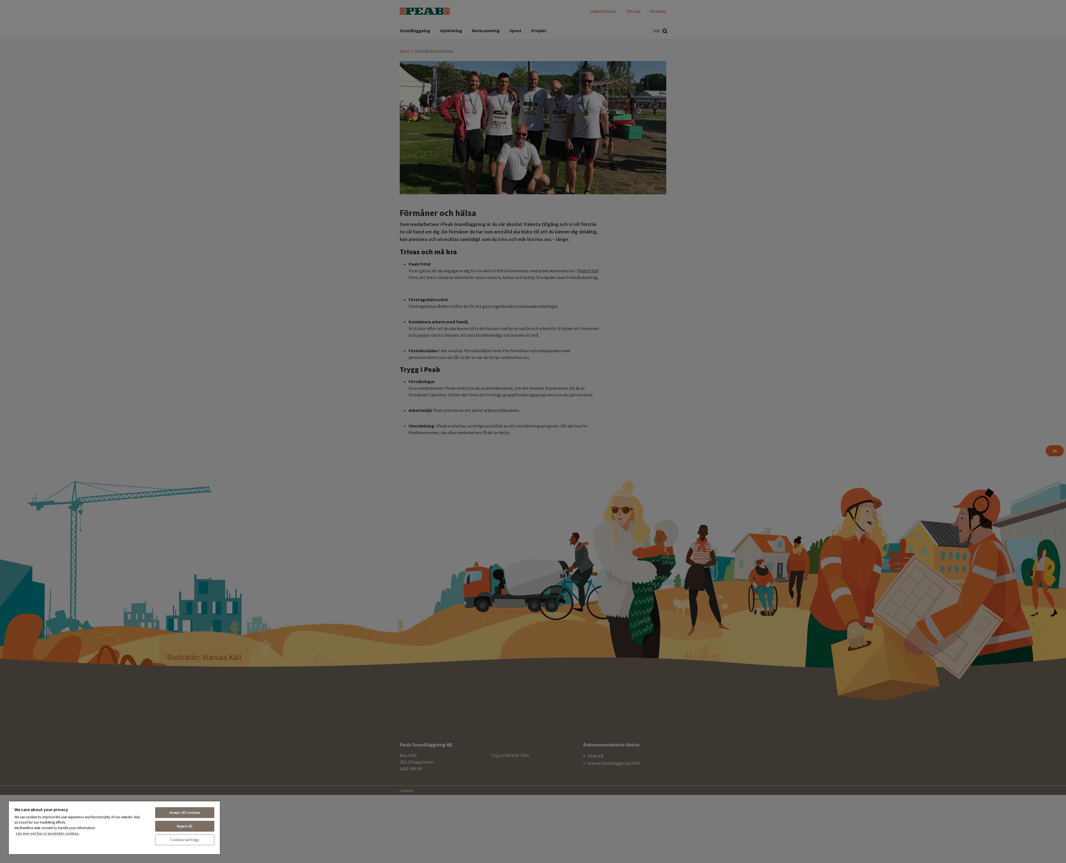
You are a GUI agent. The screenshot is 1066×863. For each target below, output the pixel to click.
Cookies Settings (184, 839)
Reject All (184, 826)
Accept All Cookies (184, 812)
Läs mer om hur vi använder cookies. (48, 833)
